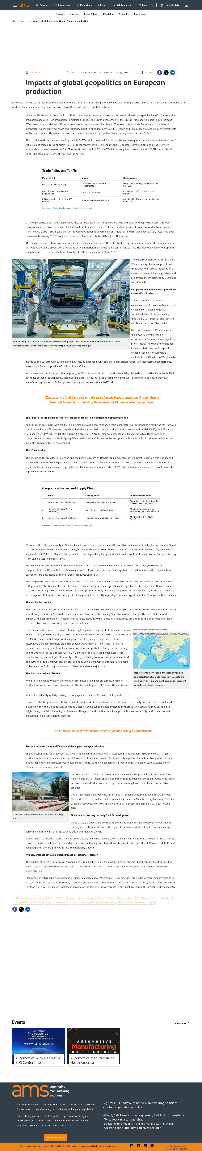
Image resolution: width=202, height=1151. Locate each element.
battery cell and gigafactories (132, 902)
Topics (59, 13)
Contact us (72, 1146)
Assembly (124, 13)
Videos (143, 5)
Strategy (74, 13)
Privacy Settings (86, 1146)
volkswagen (39, 898)
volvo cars (166, 898)
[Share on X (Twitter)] (166, 72)
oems (111, 898)
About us (55, 1146)
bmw (73, 902)
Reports (104, 5)
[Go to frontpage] (24, 5)
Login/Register (172, 5)
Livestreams (65, 5)
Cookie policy (44, 1146)
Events (43, 5)
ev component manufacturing (27, 902)
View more (180, 1023)
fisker (154, 898)
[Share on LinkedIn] (172, 72)
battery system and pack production (96, 902)
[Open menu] (15, 5)
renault (90, 898)
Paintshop (108, 13)
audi (152, 902)
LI (132, 1145)
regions (101, 898)
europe (48, 902)
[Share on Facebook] (159, 72)
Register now (56, 1137)
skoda (72, 898)
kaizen (130, 898)
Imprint (63, 1146)
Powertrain (140, 13)
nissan (120, 898)
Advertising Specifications (105, 1146)
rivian (81, 898)
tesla (50, 898)
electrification (61, 902)
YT (146, 1145)
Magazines (86, 5)
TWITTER (153, 1145)
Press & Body (91, 13)
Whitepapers (124, 5)
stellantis (60, 898)
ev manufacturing (21, 898)
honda (145, 898)
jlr (138, 898)
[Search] (152, 5)
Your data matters (28, 1146)
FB (139, 1145)
